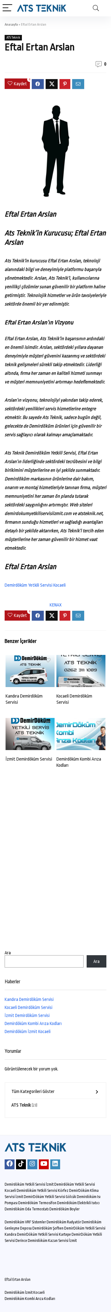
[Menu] (7, 8)
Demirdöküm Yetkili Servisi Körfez (42, 1190)
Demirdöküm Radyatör (64, 1222)
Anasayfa (11, 25)
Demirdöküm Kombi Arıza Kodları (33, 1023)
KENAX (56, 604)
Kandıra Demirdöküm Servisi (29, 999)
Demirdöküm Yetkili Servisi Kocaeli (35, 585)
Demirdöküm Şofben (48, 1228)
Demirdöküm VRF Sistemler (25, 1222)
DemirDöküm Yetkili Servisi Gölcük (50, 1197)
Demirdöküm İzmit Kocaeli (28, 1031)
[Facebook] (9, 1164)
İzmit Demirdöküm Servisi (29, 759)
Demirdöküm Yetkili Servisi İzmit (29, 1184)
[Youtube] (44, 1164)
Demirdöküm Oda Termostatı (27, 1209)
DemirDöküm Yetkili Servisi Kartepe (44, 1234)
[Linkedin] (55, 1164)
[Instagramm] (32, 1164)
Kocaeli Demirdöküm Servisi (28, 1007)
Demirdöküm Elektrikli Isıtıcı (78, 1203)
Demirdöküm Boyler (64, 1209)
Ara (8, 952)
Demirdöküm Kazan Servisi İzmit (52, 1240)
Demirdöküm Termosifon (37, 1203)
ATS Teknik (13, 38)
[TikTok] (21, 1164)
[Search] (95, 8)
